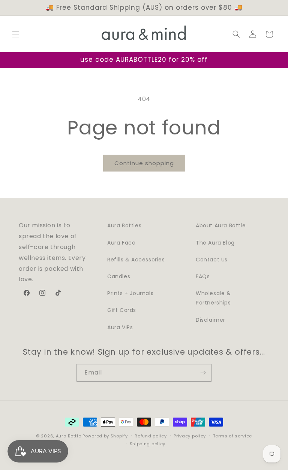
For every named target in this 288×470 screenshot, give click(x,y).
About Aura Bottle (221, 225)
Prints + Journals (130, 293)
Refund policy (150, 436)
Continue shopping (144, 163)
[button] (16, 34)
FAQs (203, 276)
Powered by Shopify (105, 436)
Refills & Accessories (136, 259)
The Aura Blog (215, 242)
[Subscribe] (203, 373)
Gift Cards (121, 310)
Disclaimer (210, 320)
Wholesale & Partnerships (213, 297)
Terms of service (232, 436)
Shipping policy (148, 444)
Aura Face (121, 242)
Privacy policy (190, 436)
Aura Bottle (68, 436)
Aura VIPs (120, 327)
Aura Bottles (124, 225)
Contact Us (212, 259)
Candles (118, 276)
